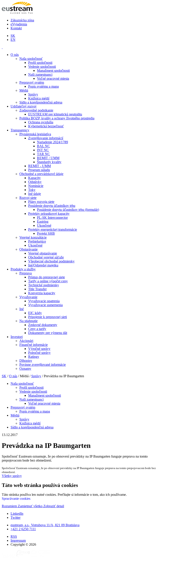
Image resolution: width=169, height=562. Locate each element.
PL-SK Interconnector (52, 217)
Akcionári (26, 341)
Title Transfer (37, 289)
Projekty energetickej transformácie (52, 229)
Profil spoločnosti (40, 62)
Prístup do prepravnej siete (46, 277)
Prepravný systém (31, 82)
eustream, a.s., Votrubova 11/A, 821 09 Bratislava (45, 525)
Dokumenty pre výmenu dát (47, 333)
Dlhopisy (25, 360)
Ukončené (44, 225)
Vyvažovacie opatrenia (44, 301)
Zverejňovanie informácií (45, 138)
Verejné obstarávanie (42, 253)
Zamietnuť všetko (30, 506)
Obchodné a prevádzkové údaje (41, 174)
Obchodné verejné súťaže (46, 257)
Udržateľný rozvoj (23, 106)
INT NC (43, 150)
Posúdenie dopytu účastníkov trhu (51, 205)
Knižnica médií (38, 98)
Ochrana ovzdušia (40, 122)
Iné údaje (34, 194)
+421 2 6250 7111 (23, 529)
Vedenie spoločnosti (42, 66)
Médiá (23, 90)
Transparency (20, 130)
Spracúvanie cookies (16, 498)
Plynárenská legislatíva (35, 134)
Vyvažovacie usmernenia (45, 305)
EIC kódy (35, 313)
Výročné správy (39, 349)
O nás (15, 55)
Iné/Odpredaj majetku (43, 265)
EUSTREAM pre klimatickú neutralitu (55, 114)
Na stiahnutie (28, 321)
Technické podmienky (43, 285)
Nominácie (35, 186)
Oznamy (25, 368)
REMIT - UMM (39, 166)
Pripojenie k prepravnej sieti (47, 317)
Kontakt (16, 28)
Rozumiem (10, 506)
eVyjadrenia (19, 24)
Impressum (18, 540)
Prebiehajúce (37, 241)
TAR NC (43, 154)
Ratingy (33, 356)
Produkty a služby (23, 269)
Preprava (25, 273)
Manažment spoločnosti (53, 70)
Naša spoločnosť (31, 58)
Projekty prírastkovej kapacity (49, 213)
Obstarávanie (28, 249)
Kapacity (34, 178)
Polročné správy (39, 353)
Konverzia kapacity (41, 293)
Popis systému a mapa (43, 86)
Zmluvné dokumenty (42, 325)
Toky (31, 190)
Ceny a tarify (37, 329)
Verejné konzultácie (33, 237)
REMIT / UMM (48, 158)
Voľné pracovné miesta (53, 78)
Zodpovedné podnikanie (36, 110)
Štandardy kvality (49, 162)
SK (13, 36)
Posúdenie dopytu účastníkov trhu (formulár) (68, 209)
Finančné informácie (33, 345)
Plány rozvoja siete (41, 202)
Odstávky (35, 182)
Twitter (15, 517)
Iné (21, 309)
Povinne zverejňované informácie (42, 364)
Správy (33, 94)
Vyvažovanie (28, 297)
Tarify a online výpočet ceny (48, 281)
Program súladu (39, 170)
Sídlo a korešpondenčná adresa (40, 102)
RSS (14, 536)
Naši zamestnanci (40, 74)
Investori (17, 337)
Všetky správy (12, 476)
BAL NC (43, 146)
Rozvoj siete (28, 198)
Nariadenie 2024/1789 (52, 142)
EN (13, 39)
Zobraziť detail (53, 506)
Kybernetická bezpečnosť (46, 126)
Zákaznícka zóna (22, 20)
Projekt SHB (46, 233)
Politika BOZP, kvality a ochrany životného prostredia (56, 118)
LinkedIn (17, 513)
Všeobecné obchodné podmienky (51, 261)
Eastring (42, 221)
